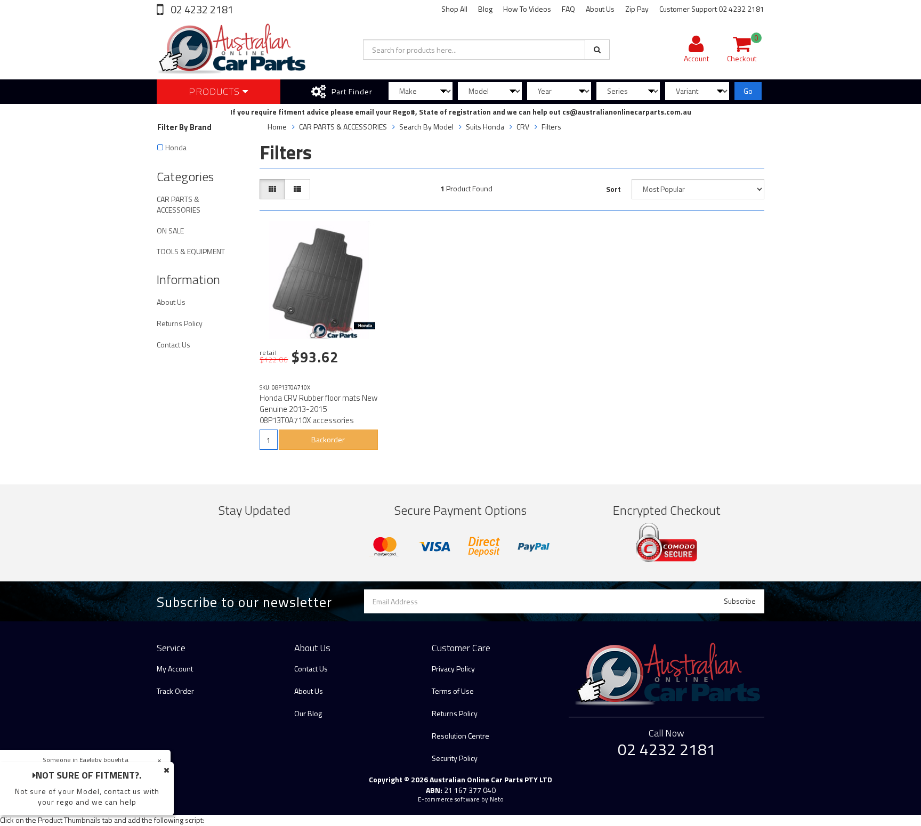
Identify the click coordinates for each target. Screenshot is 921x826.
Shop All (454, 8)
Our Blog (308, 713)
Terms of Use (453, 691)
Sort (613, 189)
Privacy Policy (453, 668)
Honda (176, 147)
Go (748, 90)
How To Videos (527, 8)
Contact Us (173, 344)
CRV (522, 126)
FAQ (568, 8)
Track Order (175, 691)
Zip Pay (637, 8)
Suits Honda (485, 126)
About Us (600, 8)
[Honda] (364, 325)
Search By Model (426, 126)
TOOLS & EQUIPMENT (191, 251)
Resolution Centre (460, 735)
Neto (497, 799)
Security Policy (455, 758)
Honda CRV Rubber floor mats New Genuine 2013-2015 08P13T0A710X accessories (318, 409)
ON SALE (170, 230)
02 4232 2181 (200, 9)
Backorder (328, 439)
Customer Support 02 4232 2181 (711, 8)
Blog (485, 8)
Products (216, 91)
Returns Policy (180, 323)
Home (277, 126)
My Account (175, 668)
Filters (551, 126)
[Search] (597, 49)
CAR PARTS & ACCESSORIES (178, 204)
